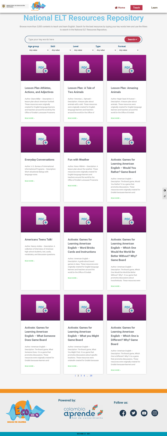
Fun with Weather (78, 159)
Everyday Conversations (39, 159)
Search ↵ (132, 39)
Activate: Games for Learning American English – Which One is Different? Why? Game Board (125, 336)
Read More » (30, 118)
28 (91, 375)
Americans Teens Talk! (38, 239)
